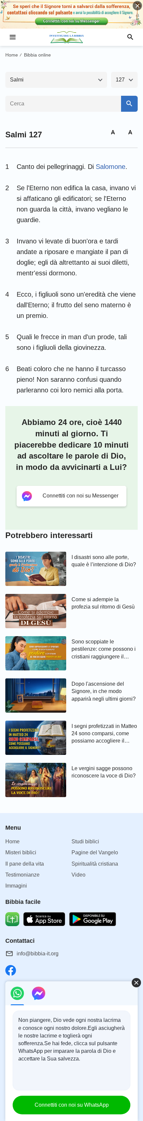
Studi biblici (85, 841)
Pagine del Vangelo (95, 852)
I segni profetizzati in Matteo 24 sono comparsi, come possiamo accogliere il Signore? (104, 734)
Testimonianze (22, 875)
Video (78, 875)
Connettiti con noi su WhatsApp (72, 1105)
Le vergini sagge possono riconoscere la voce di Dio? (104, 772)
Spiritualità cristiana (95, 864)
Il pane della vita (24, 864)
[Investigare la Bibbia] (71, 37)
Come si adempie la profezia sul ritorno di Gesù (103, 603)
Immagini (16, 886)
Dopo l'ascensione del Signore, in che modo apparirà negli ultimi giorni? (104, 691)
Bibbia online (37, 55)
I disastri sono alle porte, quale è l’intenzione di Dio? (104, 560)
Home (11, 55)
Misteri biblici (20, 852)
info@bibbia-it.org (38, 953)
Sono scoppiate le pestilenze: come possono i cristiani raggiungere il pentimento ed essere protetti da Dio (104, 649)
